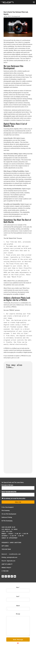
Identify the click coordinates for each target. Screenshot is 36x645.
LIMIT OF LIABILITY (7, 564)
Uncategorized (16, 16)
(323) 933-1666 (7, 531)
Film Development (8, 507)
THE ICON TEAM (6, 549)
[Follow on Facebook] (6, 576)
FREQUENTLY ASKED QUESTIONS (11, 542)
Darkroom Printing (7, 517)
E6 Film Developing (7, 521)
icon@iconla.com (14, 554)
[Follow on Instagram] (3, 576)
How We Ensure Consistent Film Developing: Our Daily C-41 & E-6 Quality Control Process (18, 458)
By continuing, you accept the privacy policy (14, 498)
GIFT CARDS (5, 546)
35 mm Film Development (9, 514)
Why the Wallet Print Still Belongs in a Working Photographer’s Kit (17, 425)
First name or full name (7, 485)
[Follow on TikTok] (12, 576)
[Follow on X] (9, 576)
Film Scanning (6, 510)
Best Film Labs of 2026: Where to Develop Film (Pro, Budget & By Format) (17, 392)
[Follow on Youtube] (15, 576)
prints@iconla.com (12, 557)
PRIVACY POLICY (6, 567)
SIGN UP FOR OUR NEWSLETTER (9, 492)
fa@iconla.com (11, 561)
